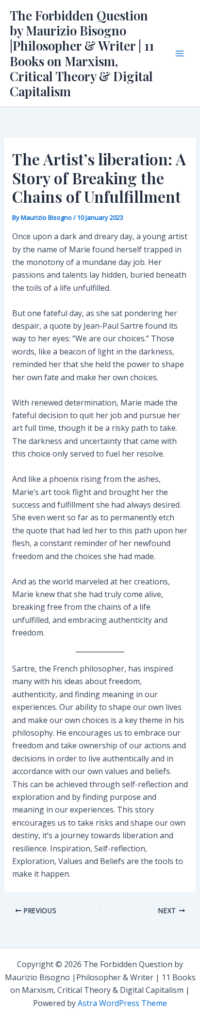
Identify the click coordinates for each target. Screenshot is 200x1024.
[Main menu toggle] (179, 53)
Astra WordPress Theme (122, 1003)
